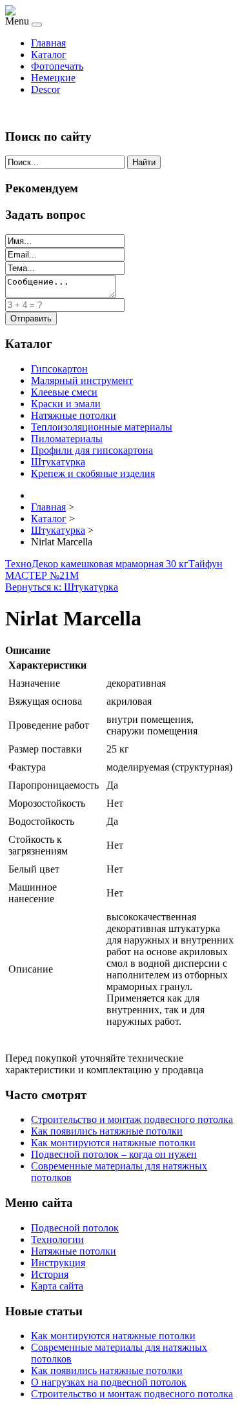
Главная (48, 42)
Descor (45, 89)
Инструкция (58, 1262)
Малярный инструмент (82, 380)
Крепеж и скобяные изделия (93, 473)
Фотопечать (57, 66)
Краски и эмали (66, 403)
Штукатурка (58, 461)
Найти (144, 162)
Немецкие (53, 77)
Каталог (48, 54)
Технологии (57, 1239)
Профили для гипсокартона (92, 450)
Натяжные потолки (73, 415)
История (49, 1274)
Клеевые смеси (64, 392)
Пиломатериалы (67, 438)
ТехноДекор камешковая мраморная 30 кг (96, 563)
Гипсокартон (59, 368)
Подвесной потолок (75, 1227)
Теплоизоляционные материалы (101, 426)
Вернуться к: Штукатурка (61, 586)
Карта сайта (57, 1285)
